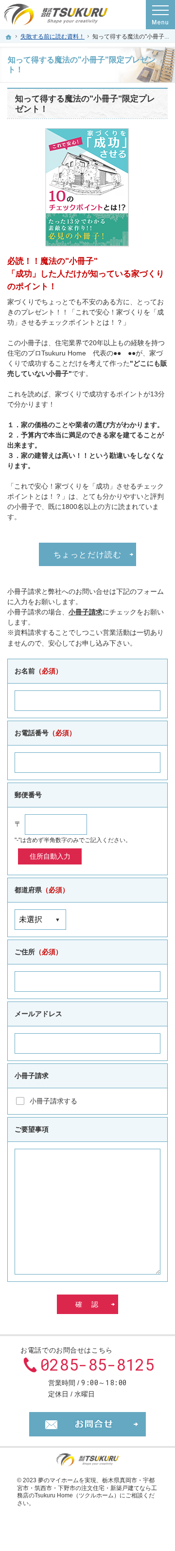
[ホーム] (9, 37)
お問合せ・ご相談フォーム (87, 1424)
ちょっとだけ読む (87, 554)
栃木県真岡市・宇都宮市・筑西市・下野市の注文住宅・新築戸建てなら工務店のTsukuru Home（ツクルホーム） (87, 1488)
